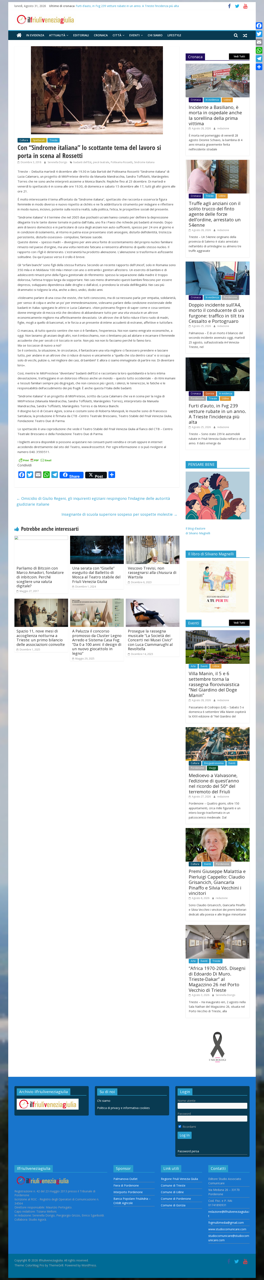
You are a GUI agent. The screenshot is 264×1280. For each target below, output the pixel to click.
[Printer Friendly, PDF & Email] (35, 460)
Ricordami (189, 1127)
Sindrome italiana (144, 162)
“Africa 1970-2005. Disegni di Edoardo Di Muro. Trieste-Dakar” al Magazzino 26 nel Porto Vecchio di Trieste (217, 979)
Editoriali (81, 35)
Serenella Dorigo (58, 162)
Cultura (24, 140)
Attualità (57, 35)
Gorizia (210, 393)
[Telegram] (259, 58)
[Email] (259, 42)
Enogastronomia (214, 763)
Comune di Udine (172, 1192)
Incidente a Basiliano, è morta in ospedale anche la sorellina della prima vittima (215, 115)
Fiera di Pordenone (126, 1185)
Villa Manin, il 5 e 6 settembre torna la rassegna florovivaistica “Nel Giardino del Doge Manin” (214, 684)
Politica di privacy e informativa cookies (123, 1108)
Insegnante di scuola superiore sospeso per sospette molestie (119, 514)
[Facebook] (259, 25)
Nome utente (187, 1101)
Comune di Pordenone (176, 1199)
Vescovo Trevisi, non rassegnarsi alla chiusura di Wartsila (152, 572)
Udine (227, 99)
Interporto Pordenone (128, 1192)
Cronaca (101, 35)
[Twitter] (259, 34)
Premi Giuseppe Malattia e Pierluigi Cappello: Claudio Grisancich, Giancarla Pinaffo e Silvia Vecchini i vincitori (217, 882)
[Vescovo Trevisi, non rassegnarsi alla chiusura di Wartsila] (152, 538)
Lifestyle (174, 35)
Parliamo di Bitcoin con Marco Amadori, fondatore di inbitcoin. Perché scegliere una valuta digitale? (40, 577)
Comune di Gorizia (173, 1205)
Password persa (188, 1151)
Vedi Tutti (239, 56)
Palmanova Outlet (125, 1179)
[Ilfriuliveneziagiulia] (19, 35)
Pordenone (230, 297)
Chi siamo (155, 35)
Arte (193, 666)
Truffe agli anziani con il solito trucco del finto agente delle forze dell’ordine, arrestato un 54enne (215, 214)
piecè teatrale (101, 162)
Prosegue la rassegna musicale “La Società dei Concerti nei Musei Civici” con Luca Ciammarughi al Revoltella (150, 640)
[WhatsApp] (259, 50)
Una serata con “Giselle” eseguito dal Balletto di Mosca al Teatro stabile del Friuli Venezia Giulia (96, 575)
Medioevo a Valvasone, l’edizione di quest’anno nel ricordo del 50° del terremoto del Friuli (214, 783)
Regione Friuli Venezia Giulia (179, 1179)
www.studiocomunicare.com (227, 1229)
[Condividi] (259, 67)
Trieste (54, 140)
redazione (223, 128)
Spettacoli (39, 140)
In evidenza (35, 35)
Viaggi (212, 768)
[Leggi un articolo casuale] (245, 35)
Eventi (134, 35)
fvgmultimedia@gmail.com (226, 1223)
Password (184, 1114)
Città (117, 35)
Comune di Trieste (173, 1185)
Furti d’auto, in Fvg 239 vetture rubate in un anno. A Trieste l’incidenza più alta (127, 6)
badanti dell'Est (82, 162)
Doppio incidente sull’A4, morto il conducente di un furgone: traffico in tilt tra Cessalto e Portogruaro (216, 313)
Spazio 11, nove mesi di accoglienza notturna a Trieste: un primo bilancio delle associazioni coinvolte (40, 638)
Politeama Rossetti (121, 162)
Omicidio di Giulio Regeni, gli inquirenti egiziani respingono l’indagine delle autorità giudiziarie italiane (93, 501)
